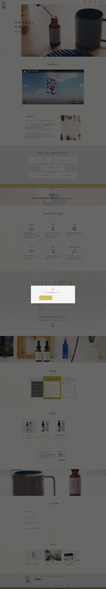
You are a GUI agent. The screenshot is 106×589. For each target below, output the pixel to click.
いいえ (60, 297)
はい (46, 297)
